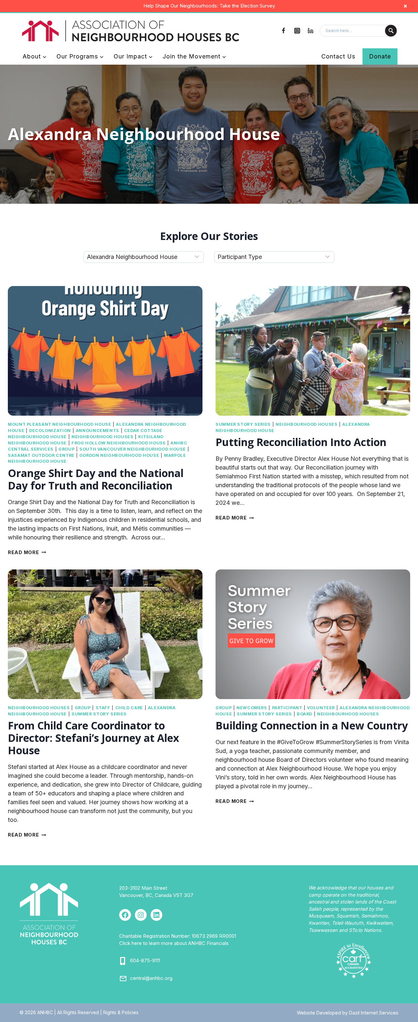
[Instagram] (297, 31)
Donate (380, 56)
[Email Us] (123, 978)
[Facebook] (283, 31)
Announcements (97, 430)
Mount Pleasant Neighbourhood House (59, 424)
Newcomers (251, 707)
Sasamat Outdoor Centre (41, 455)
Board (304, 713)
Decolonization (50, 430)
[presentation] (105, 351)
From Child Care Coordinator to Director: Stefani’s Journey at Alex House (93, 737)
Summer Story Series (243, 424)
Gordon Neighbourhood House (119, 455)
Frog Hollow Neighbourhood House (119, 442)
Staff (103, 707)
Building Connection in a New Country (312, 725)
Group (66, 449)
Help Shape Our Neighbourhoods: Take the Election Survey (209, 6)
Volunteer (321, 707)
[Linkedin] (310, 31)
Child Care (129, 707)
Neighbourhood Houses (103, 436)
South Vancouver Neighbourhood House (132, 449)
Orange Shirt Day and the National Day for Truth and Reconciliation (96, 479)
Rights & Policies (120, 1012)
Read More (27, 552)
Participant (287, 707)
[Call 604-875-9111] (123, 961)
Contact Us (338, 56)
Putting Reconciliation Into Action (302, 442)
